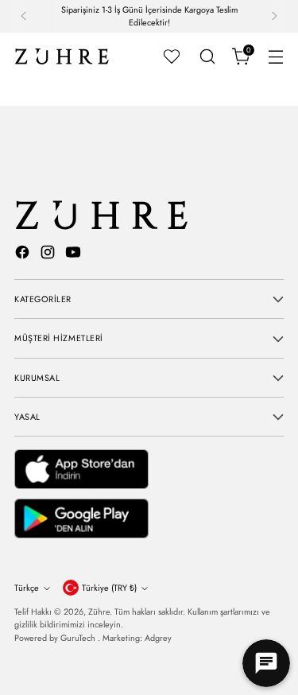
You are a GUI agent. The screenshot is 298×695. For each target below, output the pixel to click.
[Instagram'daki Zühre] (49, 254)
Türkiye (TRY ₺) (109, 587)
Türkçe (26, 587)
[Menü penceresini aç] (275, 56)
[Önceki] (23, 16)
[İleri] (274, 16)
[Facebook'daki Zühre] (23, 254)
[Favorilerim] (171, 56)
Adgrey (158, 637)
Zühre (99, 611)
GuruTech (79, 637)
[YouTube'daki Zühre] (74, 254)
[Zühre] (62, 56)
